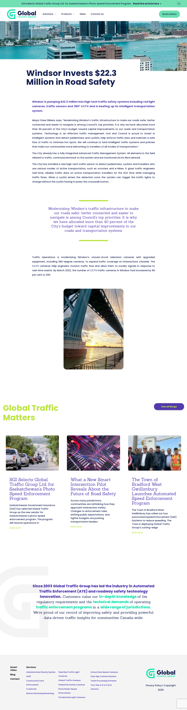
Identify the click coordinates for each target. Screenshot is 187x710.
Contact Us (97, 14)
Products (66, 14)
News (83, 14)
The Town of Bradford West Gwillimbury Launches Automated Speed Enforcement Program (154, 491)
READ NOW (15, 527)
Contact (15, 678)
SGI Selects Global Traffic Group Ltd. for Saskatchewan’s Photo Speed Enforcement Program (32, 489)
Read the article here (146, 3)
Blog (12, 674)
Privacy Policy (154, 685)
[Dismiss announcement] (178, 4)
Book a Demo (169, 14)
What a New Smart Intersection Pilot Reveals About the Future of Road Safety (93, 486)
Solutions (48, 14)
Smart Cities (13, 669)
